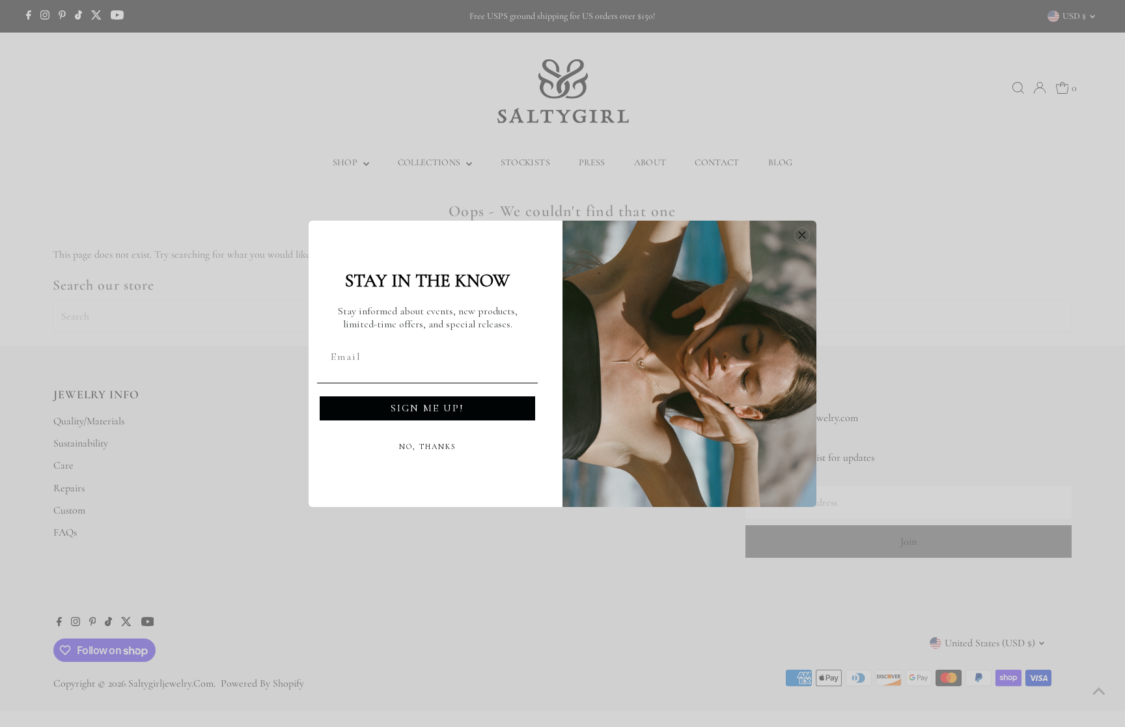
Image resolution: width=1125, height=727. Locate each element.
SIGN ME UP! (427, 408)
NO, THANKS (427, 446)
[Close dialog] (802, 235)
